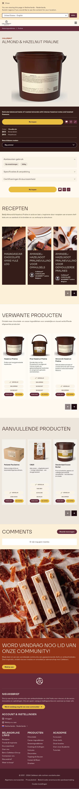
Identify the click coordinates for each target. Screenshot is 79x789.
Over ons (5, 749)
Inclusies (31, 750)
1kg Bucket (39, 390)
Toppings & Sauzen (35, 757)
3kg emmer (65, 496)
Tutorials (56, 750)
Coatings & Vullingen (36, 747)
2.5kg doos (13, 496)
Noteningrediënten (8, 28)
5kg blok (39, 496)
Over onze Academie (61, 747)
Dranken (31, 763)
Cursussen (57, 737)
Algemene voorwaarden (14, 780)
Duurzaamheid (8, 746)
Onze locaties (58, 743)
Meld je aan (9, 667)
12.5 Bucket (13, 390)
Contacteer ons (8, 756)
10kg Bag (39, 488)
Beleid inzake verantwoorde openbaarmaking (56, 780)
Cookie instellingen (39, 784)
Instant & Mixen (34, 760)
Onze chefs (57, 740)
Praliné (20, 28)
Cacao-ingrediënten (36, 740)
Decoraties (32, 753)
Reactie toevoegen (67, 532)
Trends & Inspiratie (9, 743)
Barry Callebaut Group (11, 753)
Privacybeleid (31, 780)
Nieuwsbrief (7, 759)
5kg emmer (13, 386)
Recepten (6, 739)
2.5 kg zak (39, 492)
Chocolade (32, 737)
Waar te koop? (8, 762)
